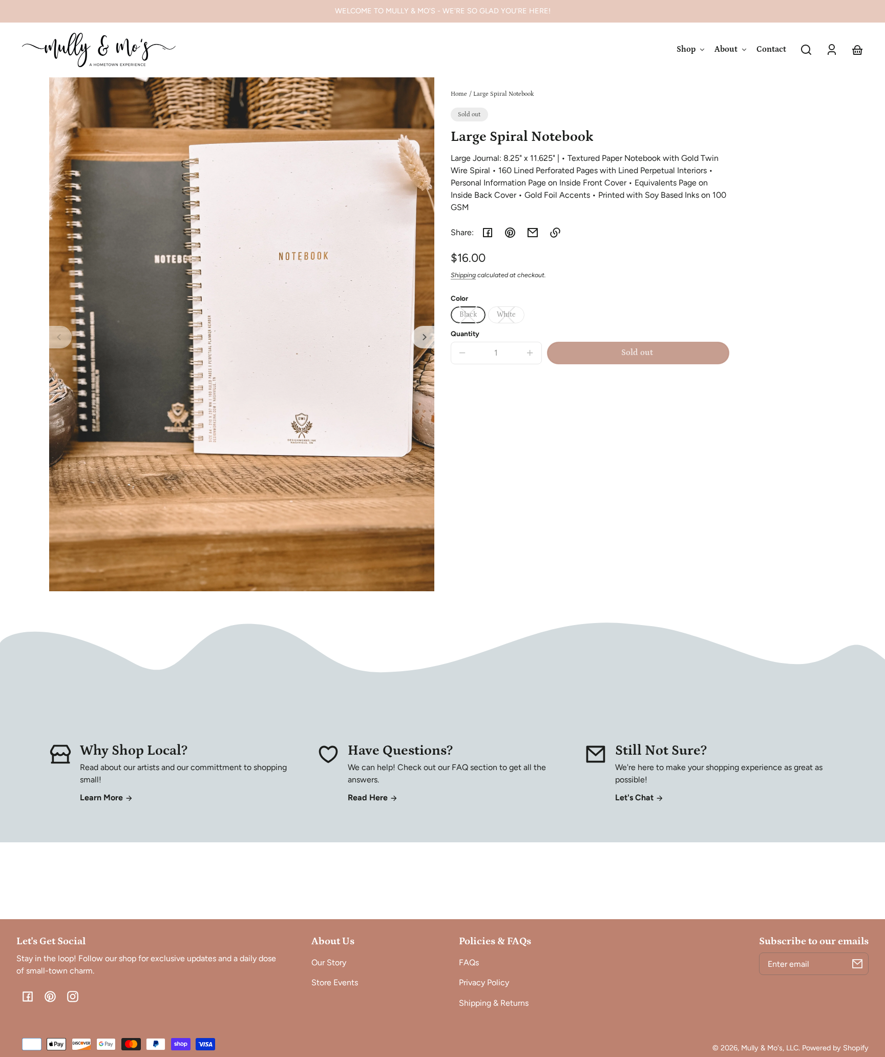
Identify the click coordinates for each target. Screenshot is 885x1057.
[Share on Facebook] (487, 232)
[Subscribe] (857, 963)
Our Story (328, 962)
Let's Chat (635, 797)
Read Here (369, 797)
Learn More (102, 797)
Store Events (334, 982)
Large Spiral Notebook (503, 94)
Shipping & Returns (494, 1003)
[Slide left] (60, 337)
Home (459, 94)
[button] (806, 49)
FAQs (469, 962)
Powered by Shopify (835, 1047)
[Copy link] (555, 232)
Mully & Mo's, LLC (769, 1047)
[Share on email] (532, 232)
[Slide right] (423, 337)
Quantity (465, 333)
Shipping (463, 275)
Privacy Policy (484, 982)
